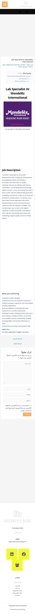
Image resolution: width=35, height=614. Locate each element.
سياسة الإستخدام (17, 593)
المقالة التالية (17, 344)
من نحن (17, 588)
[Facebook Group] (20, 12)
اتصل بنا (17, 595)
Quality (23, 65)
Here (27, 332)
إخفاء (20, 73)
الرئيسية (17, 586)
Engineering (9, 65)
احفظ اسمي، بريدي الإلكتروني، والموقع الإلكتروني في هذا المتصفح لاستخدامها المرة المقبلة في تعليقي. (18, 407)
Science (30, 67)
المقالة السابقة (17, 339)
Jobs (4, 65)
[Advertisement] (17, 38)
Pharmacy (17, 65)
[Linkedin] (27, 12)
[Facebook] (34, 12)
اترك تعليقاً (30, 65)
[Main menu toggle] (5, 4)
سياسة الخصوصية (17, 590)
